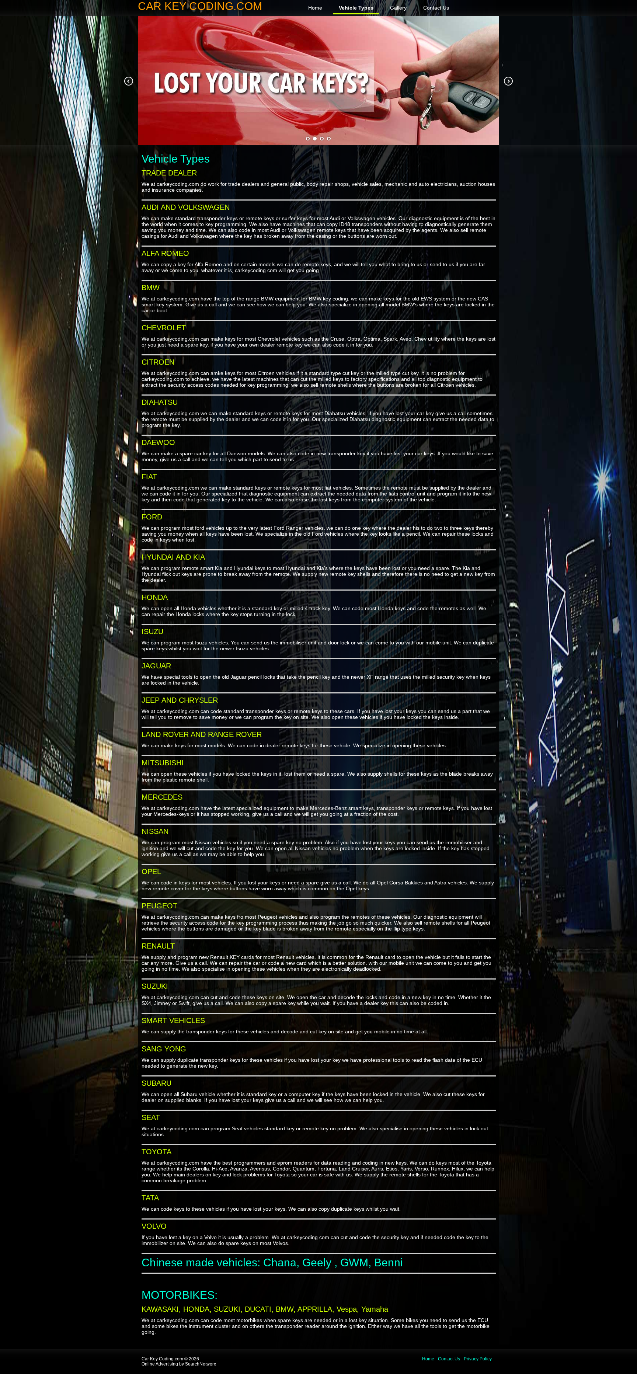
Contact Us (436, 8)
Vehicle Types (356, 8)
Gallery (398, 8)
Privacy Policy (478, 1358)
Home (315, 8)
